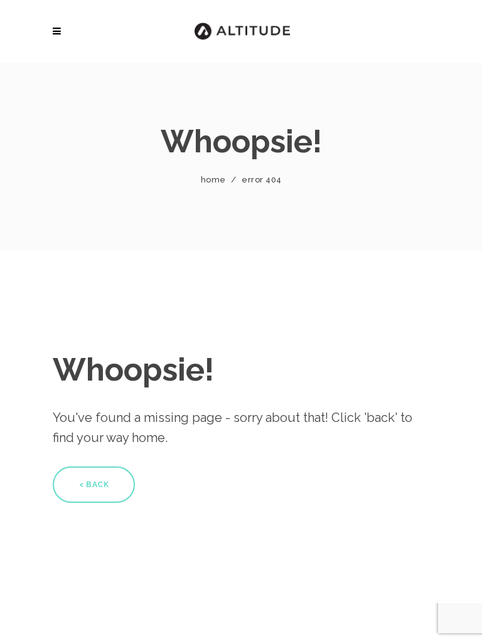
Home (213, 180)
